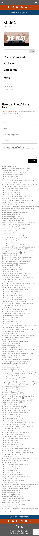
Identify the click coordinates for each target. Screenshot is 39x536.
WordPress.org (8, 89)
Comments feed (9, 86)
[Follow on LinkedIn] (30, 7)
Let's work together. (19, 12)
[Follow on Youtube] (26, 7)
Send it (32, 161)
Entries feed (7, 84)
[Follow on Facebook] (8, 7)
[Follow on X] (13, 7)
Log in (6, 81)
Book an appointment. (19, 517)
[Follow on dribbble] (21, 7)
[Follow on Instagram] (17, 7)
